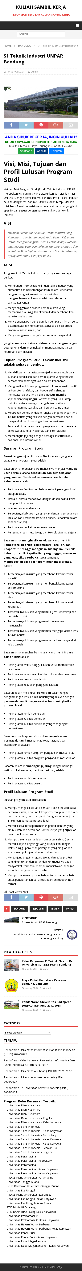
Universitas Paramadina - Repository (29, 1160)
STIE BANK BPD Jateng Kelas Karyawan (31, 1211)
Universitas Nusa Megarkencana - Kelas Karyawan (38, 1245)
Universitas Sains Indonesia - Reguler (29, 1152)
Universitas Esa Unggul (21, 1190)
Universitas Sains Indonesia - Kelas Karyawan (34, 1131)
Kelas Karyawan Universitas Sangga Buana (33, 1186)
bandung (20, 908)
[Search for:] (41, 34)
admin (34, 71)
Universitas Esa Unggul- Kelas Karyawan (31, 1199)
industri (38, 908)
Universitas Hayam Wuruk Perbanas (29, 1224)
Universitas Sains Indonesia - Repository (31, 1135)
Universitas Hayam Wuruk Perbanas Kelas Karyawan (39, 1228)
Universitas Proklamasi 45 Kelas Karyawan (33, 1220)
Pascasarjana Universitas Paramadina (30, 1177)
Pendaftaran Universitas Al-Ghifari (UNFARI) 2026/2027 (38, 1071)
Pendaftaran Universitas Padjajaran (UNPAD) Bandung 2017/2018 (46, 1003)
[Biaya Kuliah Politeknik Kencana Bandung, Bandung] (11, 986)
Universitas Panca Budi (21, 1233)
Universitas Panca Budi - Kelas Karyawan (32, 1237)
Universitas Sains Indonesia (23, 1126)
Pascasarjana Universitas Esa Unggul (29, 1194)
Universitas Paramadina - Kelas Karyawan (32, 1169)
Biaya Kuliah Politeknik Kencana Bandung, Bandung (44, 981)
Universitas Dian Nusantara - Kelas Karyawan (35, 1122)
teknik (55, 908)
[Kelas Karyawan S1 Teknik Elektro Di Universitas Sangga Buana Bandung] (11, 965)
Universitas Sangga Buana (23, 1182)
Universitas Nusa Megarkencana (27, 1241)
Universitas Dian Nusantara (23, 1105)
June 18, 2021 (31, 968)
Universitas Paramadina (21, 1156)
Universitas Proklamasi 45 (23, 1216)
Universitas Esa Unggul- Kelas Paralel (29, 1203)
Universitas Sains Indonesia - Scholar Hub (32, 1148)
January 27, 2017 (16, 71)
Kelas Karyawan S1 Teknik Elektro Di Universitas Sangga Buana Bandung (47, 962)
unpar (70, 908)
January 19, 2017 (33, 1009)
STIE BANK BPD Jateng (21, 1207)
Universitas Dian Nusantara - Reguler (29, 1118)
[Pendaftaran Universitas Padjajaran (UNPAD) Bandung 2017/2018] (11, 1004)
